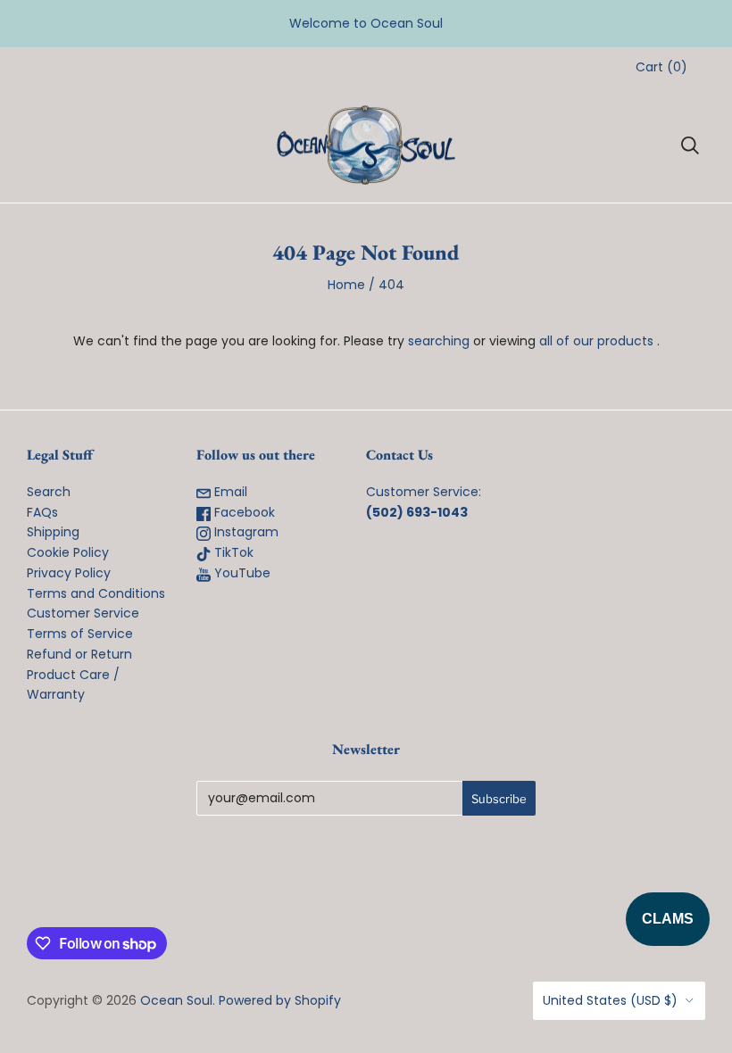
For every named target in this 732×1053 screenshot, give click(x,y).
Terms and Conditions (96, 593)
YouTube (240, 573)
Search (49, 492)
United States (610, 1000)
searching (439, 341)
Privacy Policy (69, 573)
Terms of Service (80, 634)
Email (229, 492)
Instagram (245, 532)
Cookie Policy (68, 552)
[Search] (690, 145)
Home (346, 285)
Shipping (53, 532)
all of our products (596, 341)
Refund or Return (79, 654)
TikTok (232, 552)
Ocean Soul (176, 1000)
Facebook (243, 512)
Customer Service (83, 613)
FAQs (42, 512)
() (661, 67)
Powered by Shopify (280, 1000)
